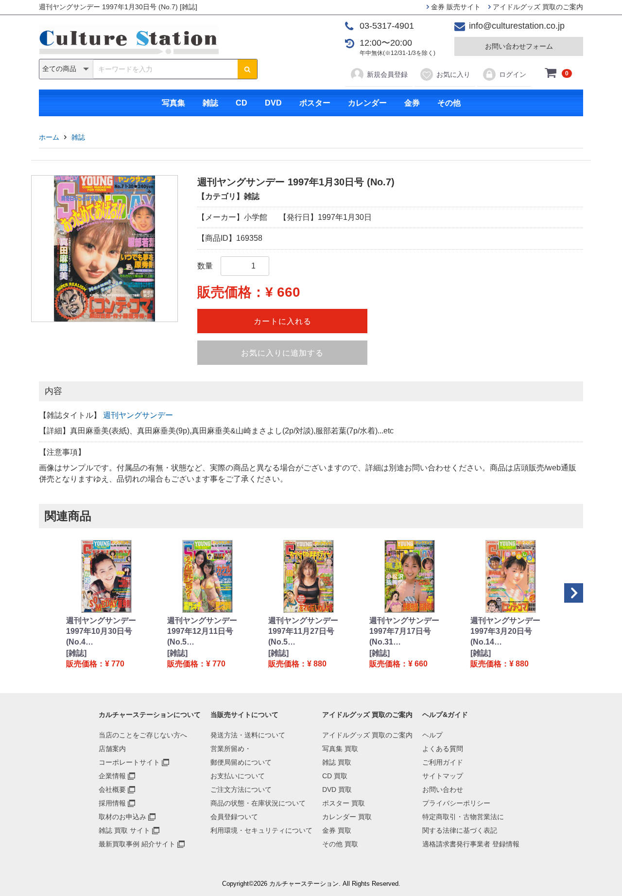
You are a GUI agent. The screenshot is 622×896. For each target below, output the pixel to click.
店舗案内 (112, 749)
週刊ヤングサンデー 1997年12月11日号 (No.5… (202, 631)
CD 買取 (334, 776)
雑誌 (210, 103)
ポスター (314, 103)
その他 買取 (340, 844)
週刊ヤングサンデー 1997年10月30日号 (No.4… (101, 631)
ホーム (49, 137)
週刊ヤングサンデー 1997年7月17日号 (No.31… (404, 631)
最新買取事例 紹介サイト (137, 844)
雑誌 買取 (336, 762)
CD (241, 103)
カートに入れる (282, 321)
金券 (412, 103)
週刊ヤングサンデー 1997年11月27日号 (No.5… (303, 631)
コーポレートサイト (129, 762)
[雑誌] (76, 653)
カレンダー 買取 (347, 817)
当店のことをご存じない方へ (143, 735)
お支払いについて (237, 776)
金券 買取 (336, 830)
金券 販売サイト (455, 7)
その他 (449, 103)
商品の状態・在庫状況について (258, 803)
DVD (273, 103)
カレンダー (367, 103)
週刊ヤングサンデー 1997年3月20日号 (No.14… (505, 631)
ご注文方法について (241, 789)
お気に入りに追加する (282, 353)
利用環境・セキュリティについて (261, 830)
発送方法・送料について (247, 735)
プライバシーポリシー (456, 803)
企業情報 (112, 776)
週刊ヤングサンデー (138, 415)
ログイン (512, 74)
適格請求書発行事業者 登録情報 (470, 844)
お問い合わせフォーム (519, 46)
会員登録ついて (234, 817)
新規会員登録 (387, 74)
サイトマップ (442, 776)
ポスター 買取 (343, 803)
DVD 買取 (337, 789)
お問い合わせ (442, 789)
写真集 (173, 103)
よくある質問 (442, 749)
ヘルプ (432, 735)
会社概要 (112, 789)
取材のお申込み (122, 817)
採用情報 (112, 803)
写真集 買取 (340, 749)
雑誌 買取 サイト (124, 830)
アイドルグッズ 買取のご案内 (537, 7)
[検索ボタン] (247, 69)
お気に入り (453, 74)
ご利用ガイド (442, 762)
